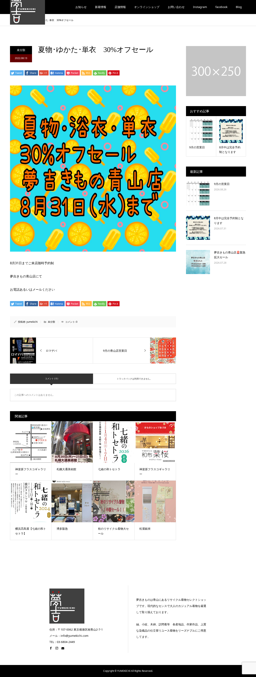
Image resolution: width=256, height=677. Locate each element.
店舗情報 (120, 7)
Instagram (200, 7)
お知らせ (81, 7)
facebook (221, 7)
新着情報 (100, 7)
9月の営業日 (222, 184)
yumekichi (32, 321)
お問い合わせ (176, 7)
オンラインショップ (146, 7)
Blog (239, 7)
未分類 (21, 50)
